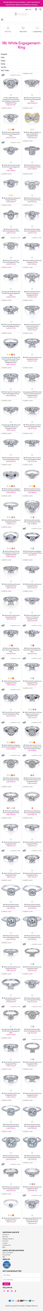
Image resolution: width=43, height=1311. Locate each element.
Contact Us (6, 1234)
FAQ (4, 1257)
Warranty (5, 1236)
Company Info (7, 1245)
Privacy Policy (6, 1255)
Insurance (5, 1241)
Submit (6, 1284)
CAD (29, 9)
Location (5, 1243)
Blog (4, 1247)
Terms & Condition (8, 1252)
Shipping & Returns (8, 1239)
